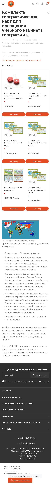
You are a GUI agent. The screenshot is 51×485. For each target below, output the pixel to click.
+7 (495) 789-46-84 (26, 438)
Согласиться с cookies (20, 480)
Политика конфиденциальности (25, 476)
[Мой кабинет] (42, 4)
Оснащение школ (11, 397)
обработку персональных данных (35, 381)
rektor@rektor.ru (27, 443)
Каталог (6, 391)
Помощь (6, 429)
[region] (25, 474)
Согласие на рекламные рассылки (21, 423)
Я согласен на (28, 381)
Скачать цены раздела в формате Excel (21, 60)
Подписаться (39, 375)
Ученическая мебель (13, 410)
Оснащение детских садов (17, 403)
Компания (7, 416)
